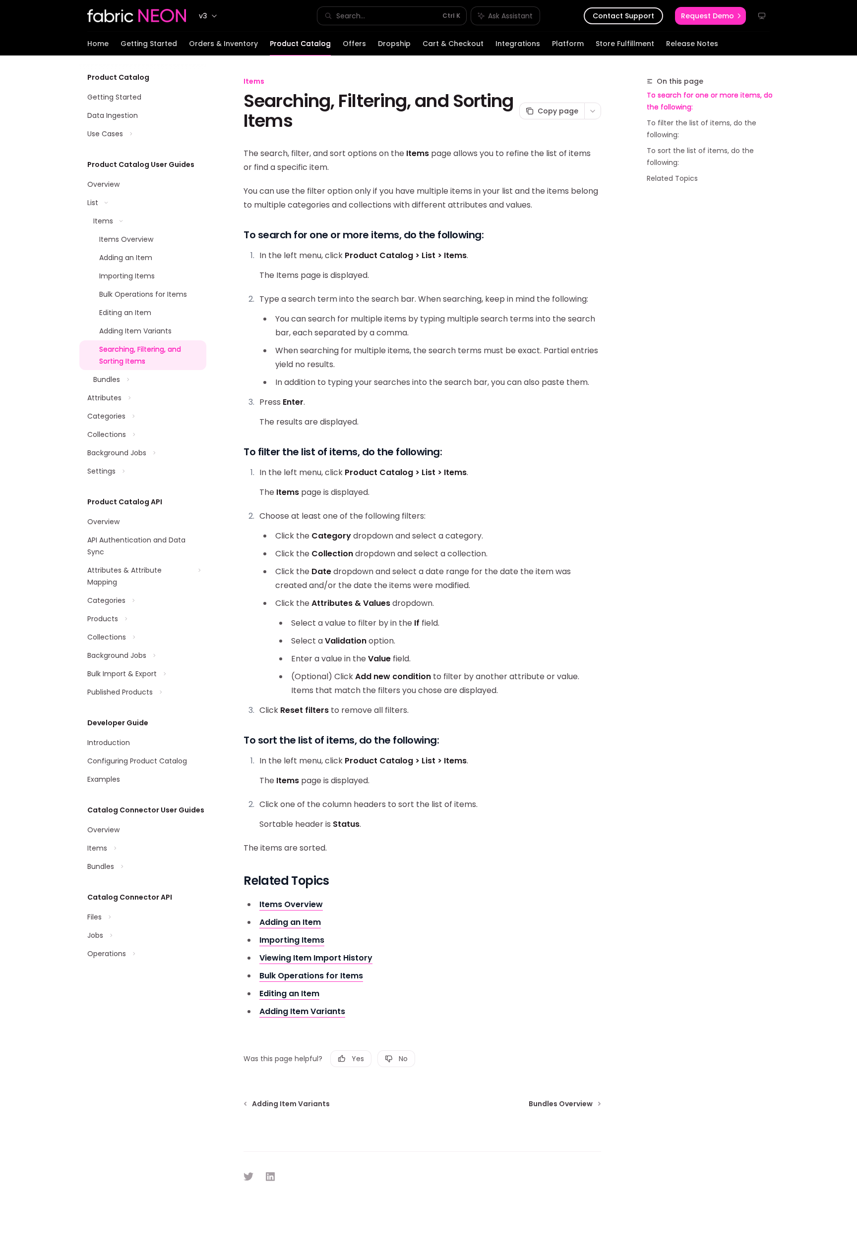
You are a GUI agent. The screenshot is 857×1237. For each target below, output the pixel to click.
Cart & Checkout (453, 44)
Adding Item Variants (302, 1011)
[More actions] (592, 111)
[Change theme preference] (762, 16)
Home (98, 44)
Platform (568, 44)
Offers (354, 44)
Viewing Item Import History (315, 958)
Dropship (394, 44)
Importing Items (291, 940)
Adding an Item (290, 922)
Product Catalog (300, 44)
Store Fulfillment (625, 44)
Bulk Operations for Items (311, 975)
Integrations (517, 44)
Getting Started (149, 44)
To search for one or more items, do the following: (710, 101)
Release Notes (692, 44)
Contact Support (623, 16)
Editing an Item (289, 993)
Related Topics (672, 178)
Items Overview (291, 904)
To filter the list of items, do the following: (701, 129)
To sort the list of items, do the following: (700, 156)
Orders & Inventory (223, 44)
